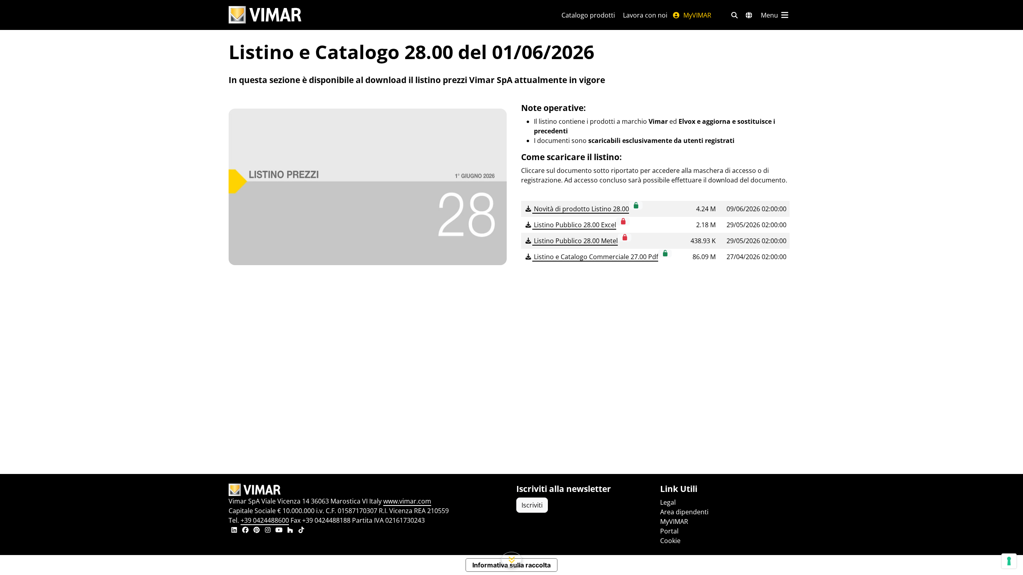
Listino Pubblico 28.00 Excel (574, 224)
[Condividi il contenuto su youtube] (279, 531)
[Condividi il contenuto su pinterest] (257, 531)
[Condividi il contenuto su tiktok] (301, 531)
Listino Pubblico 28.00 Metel (575, 240)
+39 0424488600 (265, 520)
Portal (669, 531)
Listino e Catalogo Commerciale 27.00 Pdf (595, 256)
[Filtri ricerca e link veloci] (734, 15)
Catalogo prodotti (588, 15)
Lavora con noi (645, 15)
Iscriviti (532, 505)
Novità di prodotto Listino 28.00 (580, 208)
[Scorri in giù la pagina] (512, 559)
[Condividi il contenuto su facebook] (245, 531)
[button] (636, 205)
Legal (668, 502)
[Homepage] (368, 490)
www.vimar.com (407, 501)
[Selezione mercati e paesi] (749, 15)
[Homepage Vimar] (265, 15)
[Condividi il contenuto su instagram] (268, 531)
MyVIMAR (696, 15)
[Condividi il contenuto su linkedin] (234, 531)
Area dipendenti (684, 512)
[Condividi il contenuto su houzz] (290, 531)
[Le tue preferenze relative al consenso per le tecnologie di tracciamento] (1009, 561)
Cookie (670, 540)
